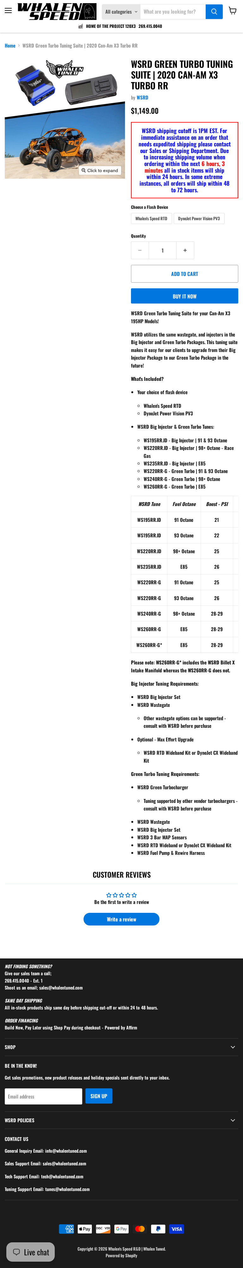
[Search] (214, 11)
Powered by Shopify (121, 1255)
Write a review (121, 919)
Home (10, 45)
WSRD (142, 97)
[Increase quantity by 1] (185, 250)
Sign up (98, 1096)
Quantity (138, 236)
